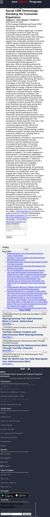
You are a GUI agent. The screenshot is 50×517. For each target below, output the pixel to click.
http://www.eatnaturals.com (17, 215)
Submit (9, 237)
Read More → (8, 324)
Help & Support (7, 470)
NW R (25, 368)
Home (3, 413)
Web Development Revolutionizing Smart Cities (26, 308)
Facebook (6, 454)
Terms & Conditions (9, 392)
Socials (4, 449)
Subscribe (26, 514)
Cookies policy (12, 396)
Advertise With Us (8, 483)
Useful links (6, 408)
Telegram (6, 466)
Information (5, 381)
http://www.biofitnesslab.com (17, 218)
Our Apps (5, 491)
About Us (5, 478)
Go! (26, 249)
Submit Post (6, 417)
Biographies (6, 441)
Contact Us (5, 474)
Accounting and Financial (11, 433)
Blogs (3, 445)
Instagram (6, 458)
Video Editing (6, 425)
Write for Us (6, 487)
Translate (5, 500)
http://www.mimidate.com (16, 222)
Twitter (5, 462)
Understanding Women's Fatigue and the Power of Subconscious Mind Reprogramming (27, 288)
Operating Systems (9, 437)
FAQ (22, 396)
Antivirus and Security (10, 421)
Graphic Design (7, 429)
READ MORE (25, 310)
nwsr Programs (27, 1)
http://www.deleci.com (25, 211)
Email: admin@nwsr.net (11, 404)
